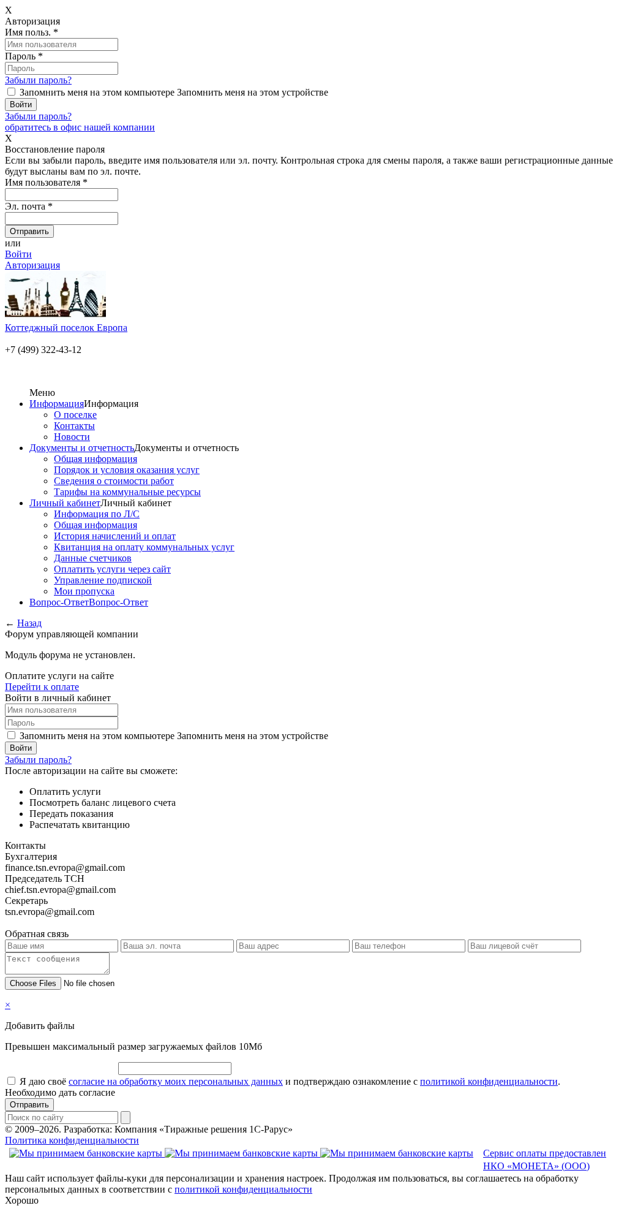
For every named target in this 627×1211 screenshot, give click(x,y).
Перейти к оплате (42, 686)
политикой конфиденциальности (489, 1081)
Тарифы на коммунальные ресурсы (127, 492)
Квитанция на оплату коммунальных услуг (144, 547)
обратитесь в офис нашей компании (80, 127)
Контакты (74, 425)
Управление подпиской (103, 580)
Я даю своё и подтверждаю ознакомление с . (290, 1081)
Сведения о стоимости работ (114, 481)
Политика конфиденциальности (72, 1140)
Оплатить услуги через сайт (112, 569)
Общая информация (95, 459)
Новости (72, 436)
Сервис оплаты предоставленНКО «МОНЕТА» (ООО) (544, 1159)
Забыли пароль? (38, 80)
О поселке (75, 414)
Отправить (29, 1104)
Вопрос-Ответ (59, 602)
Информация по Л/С (97, 514)
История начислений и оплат (115, 536)
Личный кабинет (64, 503)
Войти (18, 254)
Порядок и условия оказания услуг (127, 470)
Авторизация (32, 265)
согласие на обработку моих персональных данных (176, 1081)
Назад (29, 623)
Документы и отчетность (81, 447)
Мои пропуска (84, 591)
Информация (56, 403)
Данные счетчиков (93, 558)
